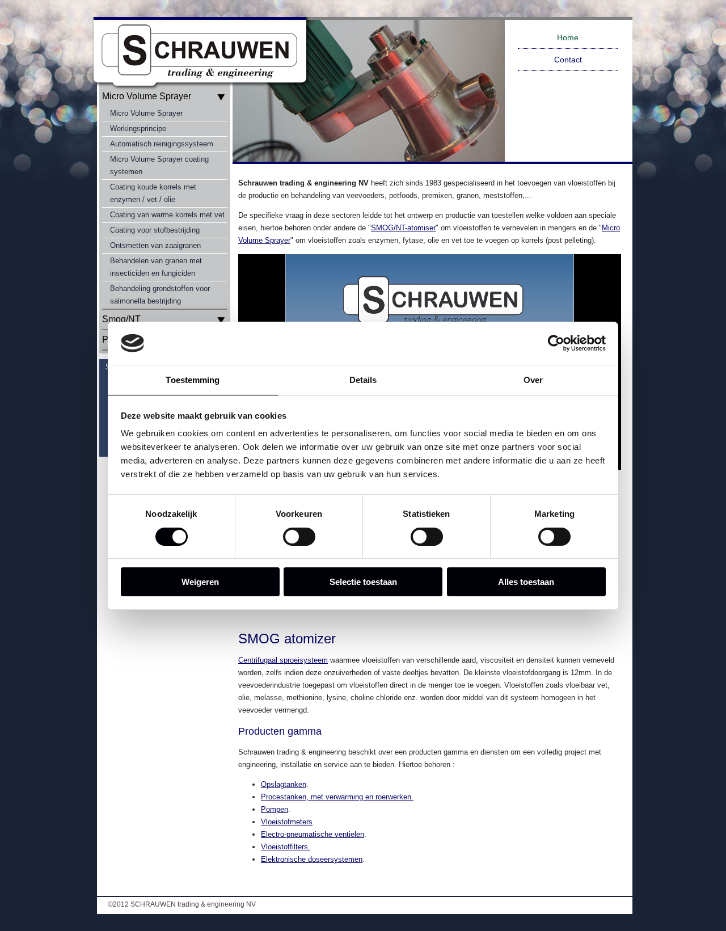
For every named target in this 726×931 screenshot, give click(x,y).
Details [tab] (363, 380)
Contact (568, 59)
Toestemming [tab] (193, 380)
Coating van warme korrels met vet (167, 214)
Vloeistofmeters (287, 822)
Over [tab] (533, 380)
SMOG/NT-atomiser (403, 228)
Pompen (274, 809)
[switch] (299, 537)
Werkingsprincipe (138, 128)
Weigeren (200, 582)
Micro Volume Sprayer (146, 113)
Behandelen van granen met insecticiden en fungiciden (156, 266)
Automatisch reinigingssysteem (161, 144)
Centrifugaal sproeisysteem (283, 660)
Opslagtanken (283, 784)
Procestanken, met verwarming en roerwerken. (337, 797)
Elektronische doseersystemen (311, 859)
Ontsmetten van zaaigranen (155, 245)
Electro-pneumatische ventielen (312, 834)
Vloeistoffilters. (285, 846)
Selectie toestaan (363, 582)
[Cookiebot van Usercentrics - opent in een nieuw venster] (556, 343)
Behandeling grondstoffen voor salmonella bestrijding (160, 294)
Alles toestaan (526, 582)
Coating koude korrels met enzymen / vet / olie (153, 193)
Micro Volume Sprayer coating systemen (159, 165)
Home (568, 37)
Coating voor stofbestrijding (155, 230)
